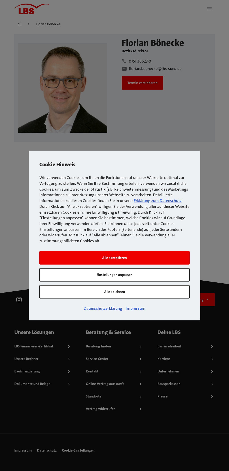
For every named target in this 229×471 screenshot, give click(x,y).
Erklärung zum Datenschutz (158, 200)
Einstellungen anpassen (114, 274)
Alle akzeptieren (114, 257)
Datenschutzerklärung (103, 308)
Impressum (135, 308)
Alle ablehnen (114, 291)
